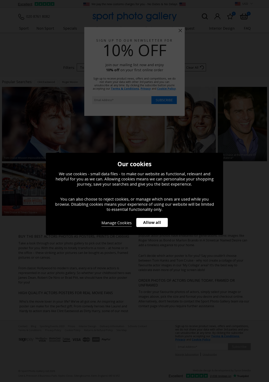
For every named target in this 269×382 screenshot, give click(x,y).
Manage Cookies (116, 222)
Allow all (152, 222)
